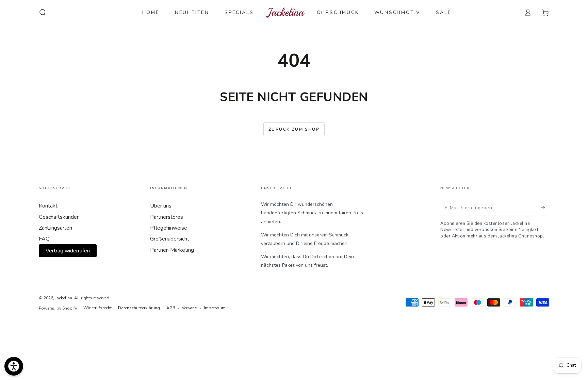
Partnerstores (166, 217)
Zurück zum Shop (294, 129)
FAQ (44, 239)
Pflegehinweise (168, 228)
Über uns (161, 206)
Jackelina (63, 298)
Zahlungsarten (55, 228)
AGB (170, 308)
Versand (189, 308)
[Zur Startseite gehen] (285, 12)
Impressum (215, 308)
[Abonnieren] (545, 207)
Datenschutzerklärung (139, 308)
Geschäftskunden (59, 217)
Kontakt (48, 206)
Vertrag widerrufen (68, 250)
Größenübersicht (169, 239)
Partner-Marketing (172, 250)
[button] (42, 12)
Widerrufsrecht (97, 308)
